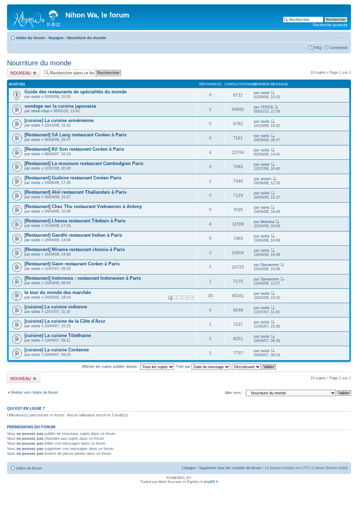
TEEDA (266, 107)
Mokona (267, 222)
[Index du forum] (37, 17)
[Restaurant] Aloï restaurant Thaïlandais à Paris (75, 192)
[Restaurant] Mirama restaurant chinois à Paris (74, 249)
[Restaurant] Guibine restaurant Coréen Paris (72, 177)
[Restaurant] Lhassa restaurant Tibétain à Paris (75, 220)
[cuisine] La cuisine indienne (55, 306)
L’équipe (188, 468)
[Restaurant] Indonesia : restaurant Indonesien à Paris (82, 278)
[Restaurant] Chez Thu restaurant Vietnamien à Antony (83, 206)
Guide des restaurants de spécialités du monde (75, 91)
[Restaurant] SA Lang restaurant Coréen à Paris (75, 134)
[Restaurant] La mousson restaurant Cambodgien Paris (83, 163)
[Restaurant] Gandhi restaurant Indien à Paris (73, 235)
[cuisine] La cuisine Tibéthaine (57, 335)
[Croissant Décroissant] (254, 366)
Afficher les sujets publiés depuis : (111, 366)
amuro (265, 179)
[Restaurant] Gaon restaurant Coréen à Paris (72, 263)
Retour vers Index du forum (34, 392)
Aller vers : (234, 393)
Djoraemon (269, 265)
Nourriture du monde (86, 38)
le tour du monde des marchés (57, 292)
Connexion (338, 47)
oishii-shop (40, 111)
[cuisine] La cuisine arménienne (59, 120)
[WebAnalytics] (179, 491)
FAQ (318, 47)
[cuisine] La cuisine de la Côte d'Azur (64, 321)
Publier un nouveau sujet (23, 73)
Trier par (184, 366)
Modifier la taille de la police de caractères (342, 36)
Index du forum (30, 38)
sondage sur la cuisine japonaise (60, 106)
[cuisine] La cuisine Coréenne (56, 349)
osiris (35, 96)
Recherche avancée (330, 25)
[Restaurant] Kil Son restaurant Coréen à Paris (74, 149)
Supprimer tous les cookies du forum (230, 468)
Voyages (56, 38)
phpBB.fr (211, 482)
